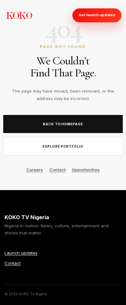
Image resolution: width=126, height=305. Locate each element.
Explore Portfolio (63, 146)
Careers (34, 169)
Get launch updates (97, 15)
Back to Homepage (63, 124)
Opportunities (86, 169)
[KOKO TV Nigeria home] (19, 15)
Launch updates (21, 252)
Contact (57, 169)
